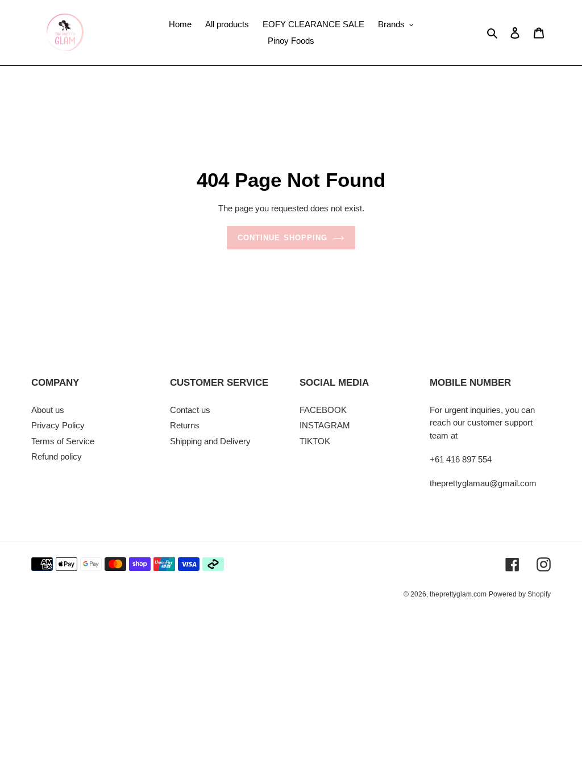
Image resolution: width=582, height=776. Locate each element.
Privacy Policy (58, 425)
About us (47, 410)
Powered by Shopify (520, 594)
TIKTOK (315, 441)
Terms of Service (62, 441)
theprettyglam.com (458, 594)
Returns (184, 425)
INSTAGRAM (325, 425)
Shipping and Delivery (210, 441)
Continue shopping (282, 237)
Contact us (190, 410)
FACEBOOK (323, 410)
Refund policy (56, 456)
